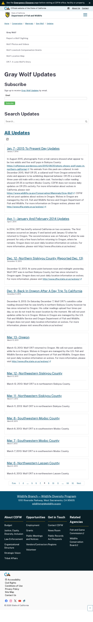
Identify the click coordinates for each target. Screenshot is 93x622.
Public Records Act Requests (55, 537)
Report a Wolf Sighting (17, 38)
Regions (52, 544)
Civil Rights (10, 583)
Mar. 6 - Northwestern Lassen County (33, 463)
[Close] (89, 3)
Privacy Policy (12, 589)
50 (68, 483)
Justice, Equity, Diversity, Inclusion (13, 532)
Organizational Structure (11, 546)
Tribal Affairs (11, 558)
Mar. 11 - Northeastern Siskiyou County (34, 396)
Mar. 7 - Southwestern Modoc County (33, 440)
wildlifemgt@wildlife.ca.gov (46, 503)
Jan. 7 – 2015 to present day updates (33, 148)
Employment (32, 525)
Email (8, 95)
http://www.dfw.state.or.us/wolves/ (26, 206)
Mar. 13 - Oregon (18, 337)
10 (53, 483)
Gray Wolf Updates (30, 90)
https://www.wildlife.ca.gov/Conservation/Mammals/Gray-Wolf (41, 193)
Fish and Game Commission (79, 531)
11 (58, 483)
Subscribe (10, 103)
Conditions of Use (14, 586)
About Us (76, 8)
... (28, 483)
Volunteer (31, 549)
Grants (29, 530)
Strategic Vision (12, 553)
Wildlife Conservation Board (79, 541)
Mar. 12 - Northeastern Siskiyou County (34, 373)
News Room (54, 530)
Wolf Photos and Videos (17, 44)
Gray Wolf (11, 32)
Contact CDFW (55, 525)
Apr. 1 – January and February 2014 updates (38, 219)
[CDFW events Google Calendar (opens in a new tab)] (68, 8)
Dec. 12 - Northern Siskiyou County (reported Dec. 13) (45, 258)
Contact (85, 8)
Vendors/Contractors (35, 544)
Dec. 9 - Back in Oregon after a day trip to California (44, 291)
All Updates (17, 132)
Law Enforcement (13, 539)
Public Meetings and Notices (34, 537)
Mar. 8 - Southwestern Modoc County (33, 418)
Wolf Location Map (15, 56)
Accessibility (13, 579)
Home (6, 23)
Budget (8, 525)
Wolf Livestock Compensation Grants (24, 50)
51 (73, 483)
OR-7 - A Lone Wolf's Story (18, 62)
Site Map (9, 592)
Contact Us (10, 595)
